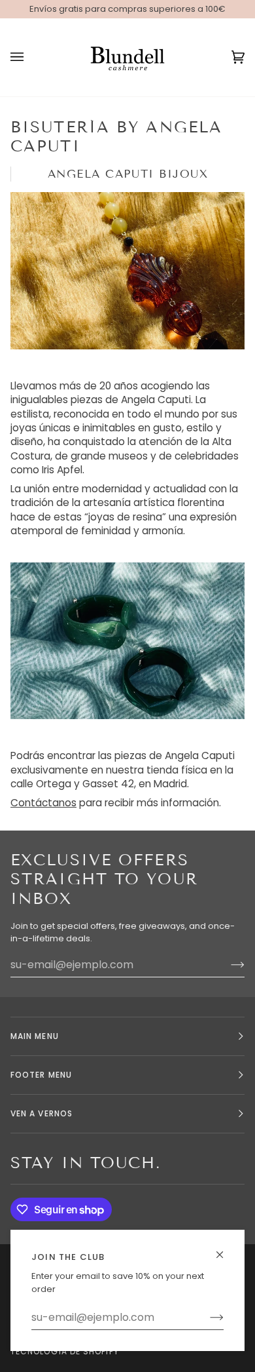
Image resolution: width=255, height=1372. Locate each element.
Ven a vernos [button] (41, 1113)
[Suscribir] (206, 1317)
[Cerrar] (225, 1249)
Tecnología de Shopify (64, 1351)
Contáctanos (43, 803)
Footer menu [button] (41, 1074)
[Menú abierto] (30, 57)
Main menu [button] (34, 1036)
